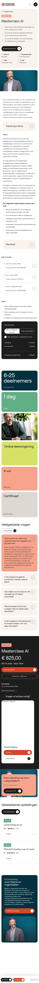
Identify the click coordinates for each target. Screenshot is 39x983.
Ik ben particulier (27, 331)
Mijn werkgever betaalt (12, 331)
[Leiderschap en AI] (19, 827)
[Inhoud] (37, 980)
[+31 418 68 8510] (30, 4)
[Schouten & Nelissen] (8, 4)
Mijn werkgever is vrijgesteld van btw (20, 337)
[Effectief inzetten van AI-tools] (19, 851)
